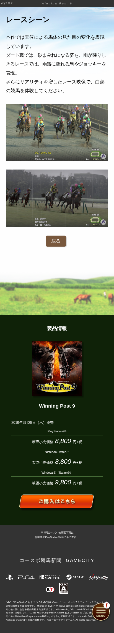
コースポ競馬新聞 (41, 560)
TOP (9, 3)
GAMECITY (80, 560)
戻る (56, 241)
